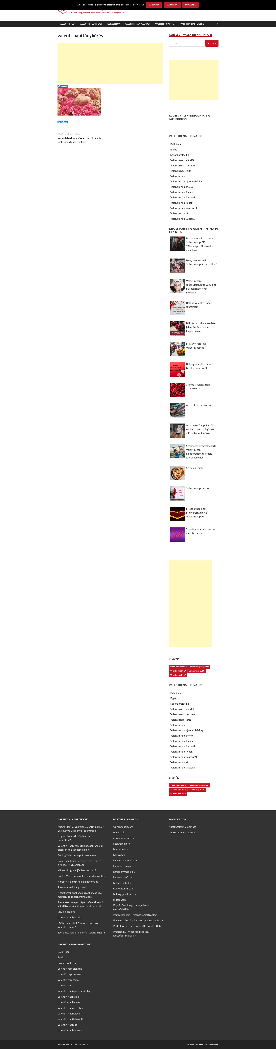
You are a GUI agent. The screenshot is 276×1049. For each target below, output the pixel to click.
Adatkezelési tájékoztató (182, 826)
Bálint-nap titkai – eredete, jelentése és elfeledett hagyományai (201, 327)
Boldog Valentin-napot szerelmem (199, 304)
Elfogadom (154, 5)
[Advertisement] (110, 63)
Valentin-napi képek (91, 24)
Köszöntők (113, 24)
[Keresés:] (193, 43)
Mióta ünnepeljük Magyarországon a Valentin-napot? (196, 512)
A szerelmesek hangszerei (200, 405)
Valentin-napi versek (197, 488)
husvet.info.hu (121, 849)
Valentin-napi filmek (181, 192)
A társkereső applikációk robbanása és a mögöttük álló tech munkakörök (200, 429)
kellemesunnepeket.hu (125, 860)
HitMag (214, 1044)
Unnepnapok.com (123, 826)
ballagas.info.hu (122, 882)
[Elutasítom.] (272, 4)
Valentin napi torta (180, 170)
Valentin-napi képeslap (199, 666)
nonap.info (119, 832)
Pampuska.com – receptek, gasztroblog (135, 914)
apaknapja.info (121, 843)
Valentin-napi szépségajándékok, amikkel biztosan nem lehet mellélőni (201, 286)
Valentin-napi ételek (192, 24)
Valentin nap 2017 (178, 671)
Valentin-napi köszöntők (184, 208)
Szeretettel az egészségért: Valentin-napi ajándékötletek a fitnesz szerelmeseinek (201, 451)
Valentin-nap (67, 24)
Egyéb (173, 149)
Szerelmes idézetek (178, 666)
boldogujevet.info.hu (125, 894)
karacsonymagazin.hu (125, 866)
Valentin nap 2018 (196, 671)
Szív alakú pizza (194, 467)
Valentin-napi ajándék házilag (186, 181)
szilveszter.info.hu (123, 888)
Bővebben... (190, 5)
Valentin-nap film (165, 24)
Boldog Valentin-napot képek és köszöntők (199, 366)
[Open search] (217, 24)
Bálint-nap (176, 144)
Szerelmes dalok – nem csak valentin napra (201, 531)
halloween (119, 854)
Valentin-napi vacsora (182, 218)
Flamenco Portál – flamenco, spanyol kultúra (138, 920)
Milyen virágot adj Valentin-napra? (196, 345)
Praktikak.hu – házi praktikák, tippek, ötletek (138, 926)
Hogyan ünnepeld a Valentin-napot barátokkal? (201, 262)
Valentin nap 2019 (178, 675)
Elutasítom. (172, 5)
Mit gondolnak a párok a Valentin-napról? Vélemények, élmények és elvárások (200, 244)
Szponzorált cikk (179, 154)
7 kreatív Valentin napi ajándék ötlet (198, 386)
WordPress (202, 1044)
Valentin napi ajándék (137, 24)
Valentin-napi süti (180, 213)
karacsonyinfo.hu (123, 877)
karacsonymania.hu (124, 871)
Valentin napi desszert (182, 165)
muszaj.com (119, 899)
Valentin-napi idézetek (182, 197)
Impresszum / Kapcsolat (182, 832)
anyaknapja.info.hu (124, 838)
